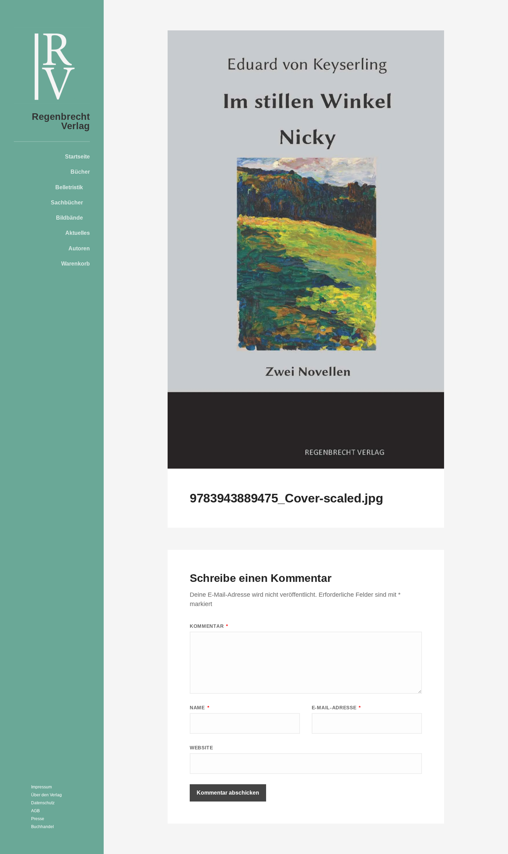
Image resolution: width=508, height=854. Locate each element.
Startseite (77, 156)
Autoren (79, 248)
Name (199, 707)
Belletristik (69, 187)
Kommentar (209, 626)
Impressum (41, 787)
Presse (37, 818)
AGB (35, 810)
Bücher (80, 172)
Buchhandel (42, 826)
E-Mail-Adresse (336, 707)
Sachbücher (67, 202)
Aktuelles (77, 233)
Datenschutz (43, 802)
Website (201, 747)
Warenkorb (75, 263)
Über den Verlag (46, 795)
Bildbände (69, 217)
